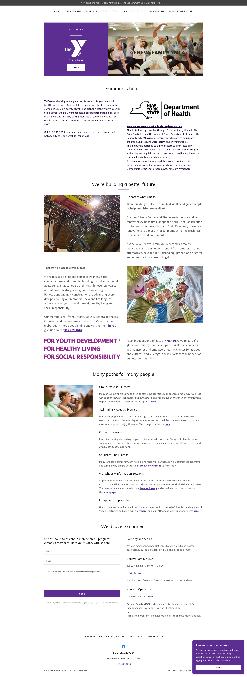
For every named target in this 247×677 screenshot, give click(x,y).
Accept (218, 668)
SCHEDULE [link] (92, 11)
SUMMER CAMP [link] (73, 11)
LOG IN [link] (138, 636)
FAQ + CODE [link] (117, 636)
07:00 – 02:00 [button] (146, 596)
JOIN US (76, 67)
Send (82, 593)
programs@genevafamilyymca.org (172, 168)
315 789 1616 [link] (76, 29)
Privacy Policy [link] (91, 603)
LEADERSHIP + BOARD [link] (96, 636)
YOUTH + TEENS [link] (111, 11)
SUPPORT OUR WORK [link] (181, 11)
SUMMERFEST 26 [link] (153, 636)
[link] (76, 47)
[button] (154, 597)
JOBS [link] (129, 636)
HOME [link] (57, 11)
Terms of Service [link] (107, 603)
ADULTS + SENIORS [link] (134, 11)
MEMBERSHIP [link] (157, 11)
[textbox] (82, 551)
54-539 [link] (161, 580)
